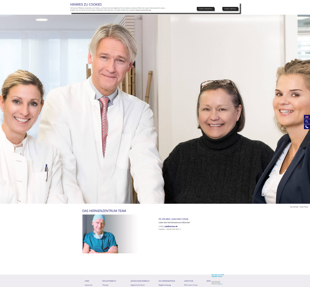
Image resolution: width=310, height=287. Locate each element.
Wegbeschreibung (165, 285)
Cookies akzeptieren (205, 9)
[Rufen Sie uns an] (306, 126)
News (209, 281)
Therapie (105, 285)
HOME (87, 281)
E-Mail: (161, 226)
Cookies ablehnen (230, 9)
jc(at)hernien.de (171, 226)
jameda (220, 284)
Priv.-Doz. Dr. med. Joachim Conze (218, 275)
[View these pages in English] (306, 116)
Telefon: (162, 229)
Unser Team (188, 281)
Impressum (88, 285)
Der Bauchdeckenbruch (140, 281)
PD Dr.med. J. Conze (191, 285)
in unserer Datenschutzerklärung (140, 10)
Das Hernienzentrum (167, 281)
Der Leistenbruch (109, 281)
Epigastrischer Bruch (138, 285)
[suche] (306, 121)
